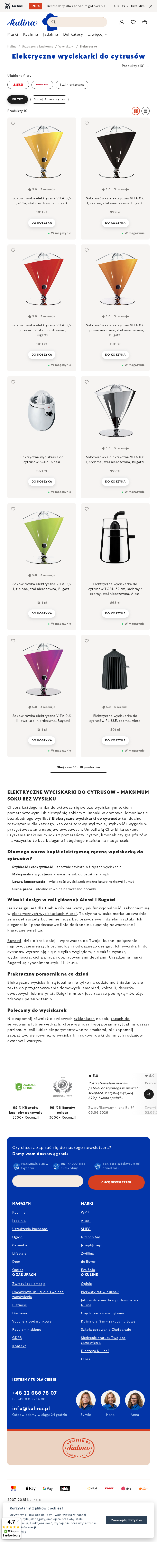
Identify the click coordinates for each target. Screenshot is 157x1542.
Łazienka (19, 1245)
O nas (85, 1359)
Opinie (86, 1283)
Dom (16, 1261)
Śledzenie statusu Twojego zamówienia (103, 1340)
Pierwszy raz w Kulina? (100, 1292)
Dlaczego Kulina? (95, 1351)
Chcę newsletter (116, 1182)
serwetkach (49, 1024)
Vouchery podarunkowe (32, 1321)
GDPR (17, 1338)
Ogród (17, 1237)
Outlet (17, 1270)
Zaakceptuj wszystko (126, 1520)
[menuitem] (12, 35)
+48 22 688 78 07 (34, 1393)
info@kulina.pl (31, 1408)
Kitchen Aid (90, 1237)
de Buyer (88, 1261)
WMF (85, 1212)
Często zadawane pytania (102, 1313)
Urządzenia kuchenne (30, 1229)
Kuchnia (19, 1212)
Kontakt (19, 1346)
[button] (78, 99)
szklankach (84, 1019)
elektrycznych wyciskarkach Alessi (44, 914)
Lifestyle (19, 1253)
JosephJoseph (92, 1245)
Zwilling (87, 1253)
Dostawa (19, 1313)
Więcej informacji (23, 1527)
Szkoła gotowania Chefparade (106, 1329)
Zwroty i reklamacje (28, 1283)
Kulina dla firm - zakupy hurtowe (108, 1321)
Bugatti (14, 941)
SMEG (86, 1229)
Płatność (19, 1305)
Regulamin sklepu (26, 1329)
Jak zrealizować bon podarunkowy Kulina (109, 1303)
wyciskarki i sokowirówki (80, 1035)
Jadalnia (19, 1220)
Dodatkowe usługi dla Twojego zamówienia (38, 1294)
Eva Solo (88, 1270)
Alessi (86, 1220)
